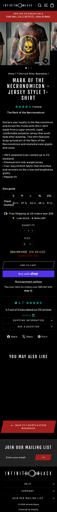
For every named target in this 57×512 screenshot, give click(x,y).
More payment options (28, 281)
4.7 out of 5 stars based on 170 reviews (28, 309)
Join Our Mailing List (27, 498)
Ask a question (28, 326)
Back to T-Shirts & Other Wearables (30, 426)
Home (11, 73)
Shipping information (28, 320)
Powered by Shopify (28, 509)
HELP (27, 484)
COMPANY (28, 491)
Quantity (28, 225)
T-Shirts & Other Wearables (32, 73)
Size (27, 238)
